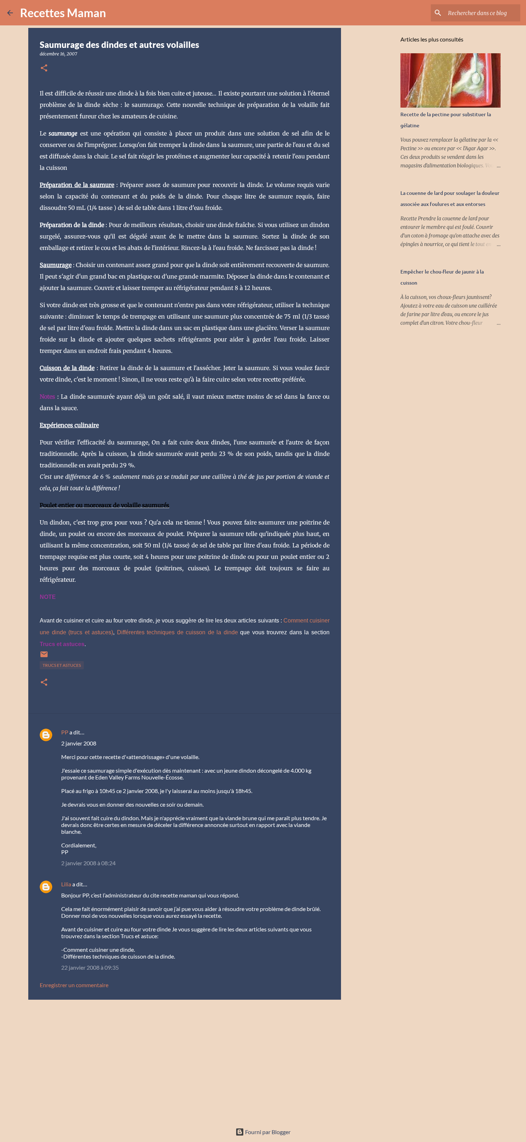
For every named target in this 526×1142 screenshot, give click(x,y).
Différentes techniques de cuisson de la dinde (177, 632)
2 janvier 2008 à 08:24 (88, 863)
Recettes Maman (63, 13)
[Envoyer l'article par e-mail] (44, 657)
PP (64, 732)
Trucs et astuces (62, 665)
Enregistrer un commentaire (74, 984)
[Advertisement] (184, 1060)
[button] (44, 68)
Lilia (66, 884)
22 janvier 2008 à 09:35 (90, 967)
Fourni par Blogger (267, 1131)
